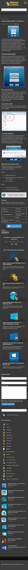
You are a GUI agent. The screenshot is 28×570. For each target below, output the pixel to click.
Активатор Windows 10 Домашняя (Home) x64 (13, 363)
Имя (2, 376)
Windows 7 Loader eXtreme (13, 465)
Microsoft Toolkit (10, 473)
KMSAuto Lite (10, 435)
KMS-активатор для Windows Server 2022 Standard (14, 263)
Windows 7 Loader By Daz (12, 479)
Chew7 (8, 427)
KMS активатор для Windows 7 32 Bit (13, 284)
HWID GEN (9, 429)
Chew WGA (9, 468)
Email (2, 381)
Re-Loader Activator (11, 460)
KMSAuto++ (9, 440)
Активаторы (10, 521)
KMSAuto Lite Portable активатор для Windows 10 (13, 343)
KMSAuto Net (10, 438)
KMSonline (9, 446)
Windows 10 (10, 500)
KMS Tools (9, 432)
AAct (8, 424)
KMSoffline (9, 470)
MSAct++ (9, 454)
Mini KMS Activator (11, 451)
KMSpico (8, 449)
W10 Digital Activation (11, 462)
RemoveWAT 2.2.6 (15, 226)
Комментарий (4, 385)
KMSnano (9, 443)
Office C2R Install (10, 457)
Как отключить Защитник (13, 415)
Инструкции (10, 486)
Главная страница (4, 19)
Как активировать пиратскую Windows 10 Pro (12, 303)
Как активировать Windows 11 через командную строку (12, 323)
